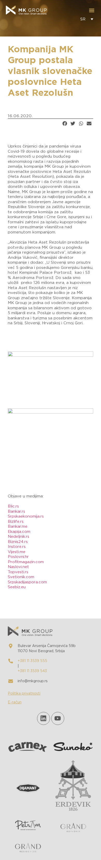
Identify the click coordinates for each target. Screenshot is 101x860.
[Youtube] (57, 718)
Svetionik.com (21, 577)
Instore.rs (17, 547)
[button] (91, 10)
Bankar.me (17, 526)
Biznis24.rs (18, 542)
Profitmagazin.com (26, 562)
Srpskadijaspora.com (27, 582)
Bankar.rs (16, 511)
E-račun (14, 702)
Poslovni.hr (18, 557)
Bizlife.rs (16, 522)
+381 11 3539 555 (32, 661)
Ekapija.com (19, 532)
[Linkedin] (43, 718)
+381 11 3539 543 (32, 671)
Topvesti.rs (18, 572)
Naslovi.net (18, 567)
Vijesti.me (16, 552)
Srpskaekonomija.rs (26, 516)
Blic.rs (13, 506)
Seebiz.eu (17, 587)
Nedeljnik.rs (18, 537)
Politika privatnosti (24, 693)
